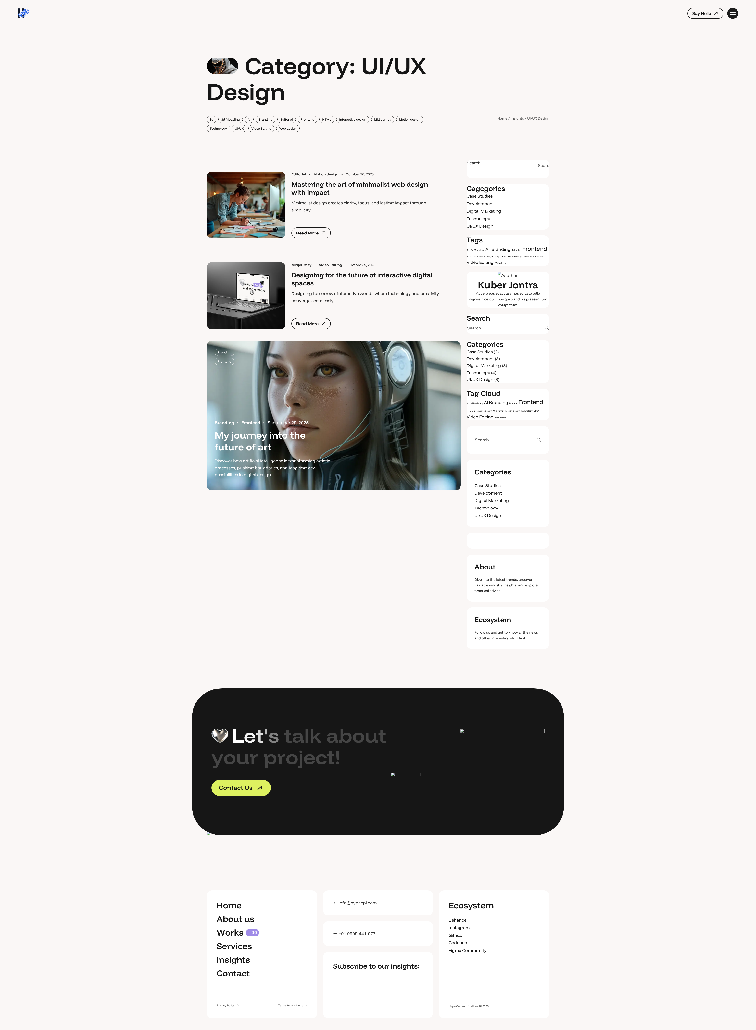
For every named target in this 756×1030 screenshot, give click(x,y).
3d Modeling (230, 119)
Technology (218, 128)
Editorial (286, 119)
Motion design (409, 119)
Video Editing (261, 128)
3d (211, 119)
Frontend (307, 119)
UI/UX (239, 128)
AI (249, 119)
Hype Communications (463, 1006)
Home (502, 118)
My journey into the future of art (260, 441)
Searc (545, 165)
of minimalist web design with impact (359, 188)
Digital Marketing (484, 211)
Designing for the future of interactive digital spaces (361, 279)
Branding (265, 119)
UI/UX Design (480, 226)
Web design (288, 128)
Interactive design (352, 119)
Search (474, 163)
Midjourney (382, 119)
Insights (517, 118)
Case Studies (480, 196)
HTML (326, 119)
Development (480, 203)
